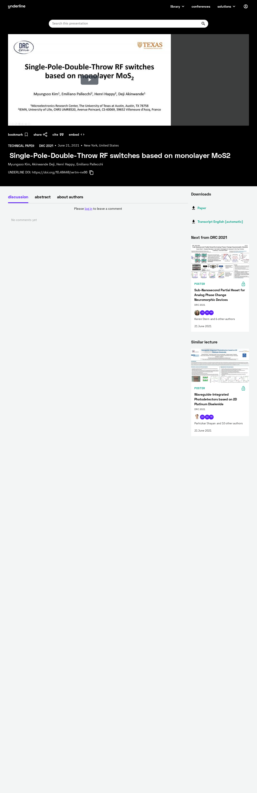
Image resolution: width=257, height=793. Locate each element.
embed (74, 134)
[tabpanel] (98, 214)
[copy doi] (94, 172)
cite (55, 134)
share (38, 134)
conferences (201, 6)
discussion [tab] (18, 196)
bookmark (15, 134)
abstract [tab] (43, 196)
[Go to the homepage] (16, 6)
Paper (202, 208)
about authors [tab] (70, 196)
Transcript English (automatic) (220, 221)
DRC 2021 (218, 237)
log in (88, 209)
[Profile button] (246, 6)
